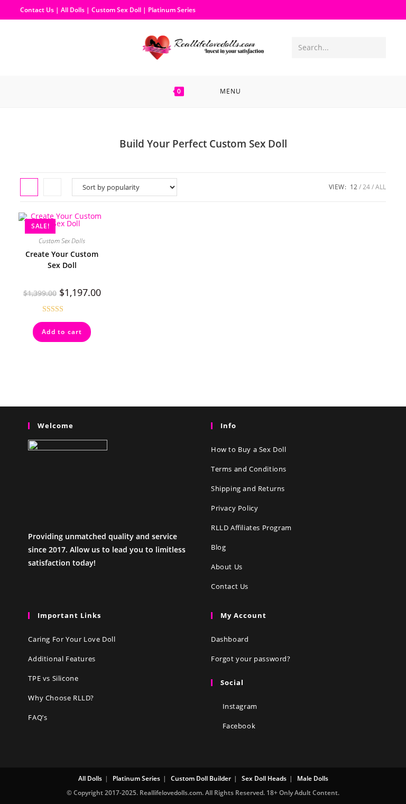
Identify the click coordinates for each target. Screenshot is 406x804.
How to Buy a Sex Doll (249, 449)
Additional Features (61, 658)
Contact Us (37, 9)
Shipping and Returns (248, 488)
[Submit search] (376, 47)
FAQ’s (37, 717)
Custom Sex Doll (116, 9)
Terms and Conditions (249, 469)
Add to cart (62, 331)
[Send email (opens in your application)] (62, 46)
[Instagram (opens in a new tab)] (45, 46)
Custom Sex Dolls (62, 240)
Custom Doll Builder (201, 778)
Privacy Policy (234, 508)
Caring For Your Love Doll (71, 639)
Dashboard (229, 639)
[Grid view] (29, 187)
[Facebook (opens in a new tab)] (28, 46)
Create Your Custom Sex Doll (61, 259)
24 (366, 186)
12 (353, 186)
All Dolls (73, 9)
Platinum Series (172, 9)
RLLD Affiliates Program (251, 527)
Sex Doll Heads (264, 778)
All (380, 186)
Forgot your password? (251, 658)
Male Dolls (312, 778)
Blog (218, 547)
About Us (227, 566)
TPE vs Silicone (53, 678)
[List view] (52, 187)
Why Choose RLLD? (61, 698)
